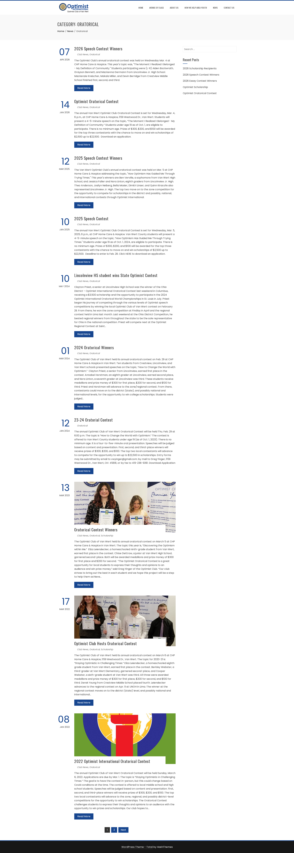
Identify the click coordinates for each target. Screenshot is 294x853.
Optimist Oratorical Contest (96, 101)
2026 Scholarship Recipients (200, 68)
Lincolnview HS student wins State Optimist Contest (116, 275)
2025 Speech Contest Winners (98, 158)
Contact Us (229, 7)
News (215, 7)
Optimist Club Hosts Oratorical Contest (105, 643)
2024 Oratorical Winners (94, 347)
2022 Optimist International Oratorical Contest (112, 761)
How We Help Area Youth (196, 7)
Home (140, 7)
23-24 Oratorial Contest (93, 420)
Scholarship (107, 535)
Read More (83, 88)
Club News (82, 54)
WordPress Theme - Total (137, 847)
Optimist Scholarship (195, 87)
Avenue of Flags (156, 7)
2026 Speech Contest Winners (98, 49)
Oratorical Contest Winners (96, 530)
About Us (174, 7)
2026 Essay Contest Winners (200, 81)
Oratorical (94, 54)
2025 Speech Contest (91, 218)
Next (123, 830)
